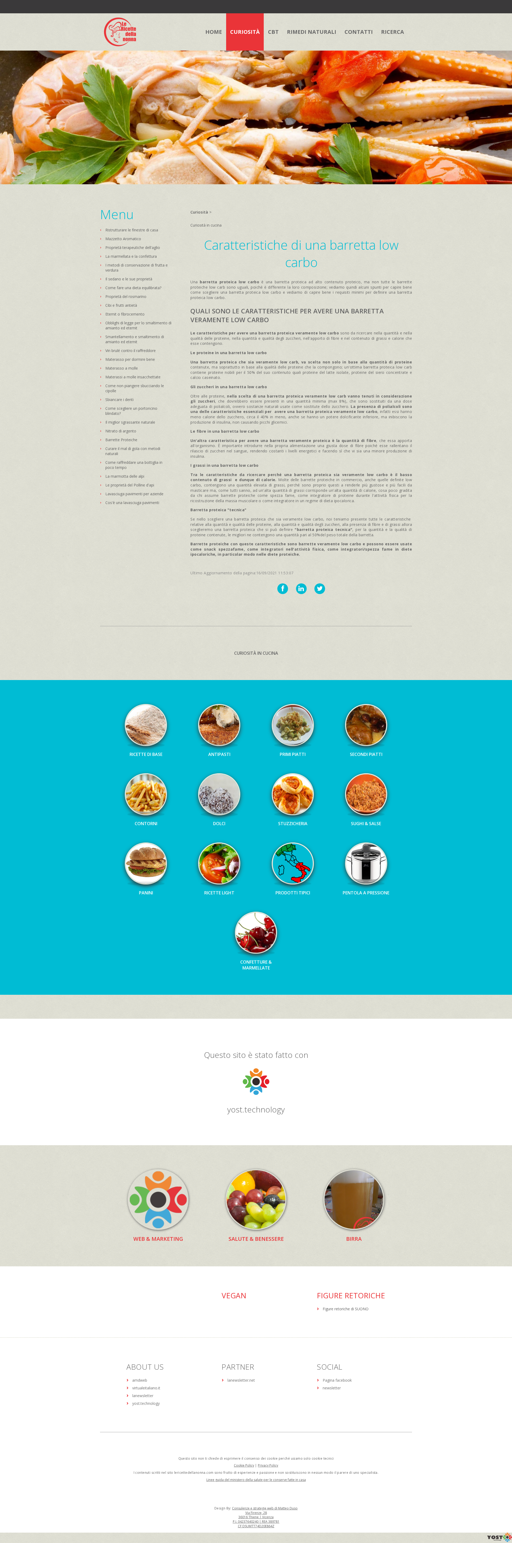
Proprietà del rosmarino (125, 296)
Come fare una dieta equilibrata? (133, 287)
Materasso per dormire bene (130, 359)
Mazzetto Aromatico (123, 238)
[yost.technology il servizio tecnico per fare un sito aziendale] (499, 1540)
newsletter (332, 1387)
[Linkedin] (301, 588)
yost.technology (256, 1109)
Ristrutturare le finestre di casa (131, 229)
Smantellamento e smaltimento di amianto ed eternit (134, 339)
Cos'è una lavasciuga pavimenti (132, 502)
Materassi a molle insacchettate (133, 376)
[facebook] (282, 588)
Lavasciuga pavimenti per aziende (134, 493)
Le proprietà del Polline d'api (129, 485)
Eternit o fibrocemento (125, 314)
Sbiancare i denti (119, 399)
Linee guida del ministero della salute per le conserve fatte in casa (256, 1479)
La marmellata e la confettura (131, 256)
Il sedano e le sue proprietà (128, 278)
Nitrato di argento (120, 430)
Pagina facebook (337, 1380)
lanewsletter (142, 1395)
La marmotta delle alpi (124, 476)
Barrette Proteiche (121, 439)
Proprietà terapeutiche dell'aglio (132, 247)
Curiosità (199, 212)
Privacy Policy (268, 1465)
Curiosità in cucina (206, 225)
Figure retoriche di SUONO (346, 1308)
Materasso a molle (121, 368)
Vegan (234, 1295)
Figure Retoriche (351, 1295)
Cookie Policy (244, 1465)
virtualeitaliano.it (146, 1387)
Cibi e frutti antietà (121, 305)
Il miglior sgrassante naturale (130, 422)
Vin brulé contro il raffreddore (130, 350)
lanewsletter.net (241, 1380)
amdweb (139, 1380)
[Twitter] (319, 588)
